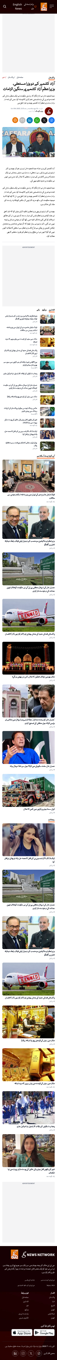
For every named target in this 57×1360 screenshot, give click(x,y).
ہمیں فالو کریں (49, 1353)
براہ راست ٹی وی (23, 1314)
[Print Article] (15, 120)
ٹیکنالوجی (51, 1314)
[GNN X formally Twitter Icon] (31, 1353)
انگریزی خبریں (23, 1318)
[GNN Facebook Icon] (39, 1353)
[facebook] (52, 121)
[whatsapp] (37, 121)
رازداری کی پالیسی (30, 1280)
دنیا (53, 1301)
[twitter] (44, 121)
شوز (27, 1305)
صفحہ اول (20, 77)
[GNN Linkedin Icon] (15, 1353)
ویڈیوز (26, 1309)
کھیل (53, 1309)
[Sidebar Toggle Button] (52, 6)
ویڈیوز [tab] (44, 310)
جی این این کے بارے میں (48, 1280)
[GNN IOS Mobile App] (21, 1332)
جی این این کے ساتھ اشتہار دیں (26, 1285)
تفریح (53, 1305)
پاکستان (10, 77)
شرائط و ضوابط (50, 1285)
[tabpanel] (28, 383)
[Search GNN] (4, 6)
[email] (22, 121)
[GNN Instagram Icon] (23, 1353)
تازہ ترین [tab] (52, 310)
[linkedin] (30, 121)
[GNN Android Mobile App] (44, 1332)
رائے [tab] (38, 310)
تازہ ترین (25, 1301)
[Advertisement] (28, 43)
